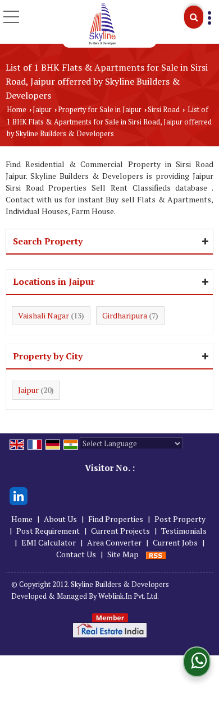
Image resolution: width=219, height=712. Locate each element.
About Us (60, 519)
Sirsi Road (164, 109)
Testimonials (184, 530)
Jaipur (42, 109)
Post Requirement (48, 530)
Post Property (180, 519)
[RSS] (156, 554)
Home (16, 109)
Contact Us (76, 554)
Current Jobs (175, 542)
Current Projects (120, 530)
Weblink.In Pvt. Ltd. (128, 596)
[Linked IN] (19, 495)
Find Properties (115, 519)
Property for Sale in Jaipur (100, 109)
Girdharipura (124, 315)
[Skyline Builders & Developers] (103, 24)
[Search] (193, 17)
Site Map (123, 554)
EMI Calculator (48, 542)
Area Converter (114, 542)
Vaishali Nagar (43, 315)
